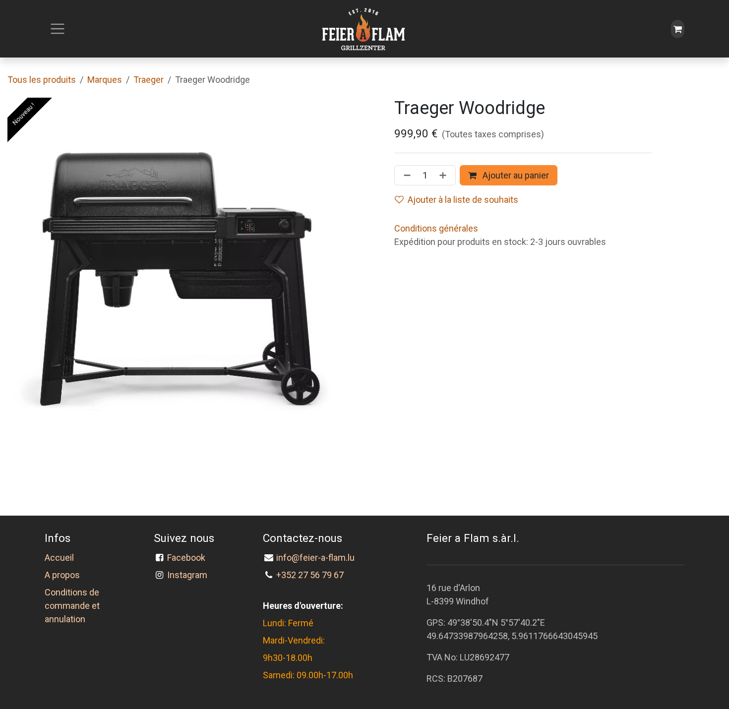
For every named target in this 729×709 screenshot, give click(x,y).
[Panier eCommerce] (677, 29)
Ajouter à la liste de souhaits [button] (463, 199)
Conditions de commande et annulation (72, 605)
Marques (104, 79)
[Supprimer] (405, 175)
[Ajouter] (444, 175)
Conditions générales (436, 228)
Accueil (59, 557)
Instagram (187, 575)
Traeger (148, 79)
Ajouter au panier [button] (515, 175)
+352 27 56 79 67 (310, 575)
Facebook (188, 557)
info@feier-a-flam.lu (315, 557)
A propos (62, 575)
